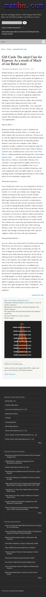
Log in (4, 27)
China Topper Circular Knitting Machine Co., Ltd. (21, 435)
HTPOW (7, 418)
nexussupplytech (10, 422)
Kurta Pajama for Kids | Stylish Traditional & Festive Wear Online (22, 496)
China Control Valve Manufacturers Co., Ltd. (19, 439)
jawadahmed (13, 69)
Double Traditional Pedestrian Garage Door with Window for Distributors (21, 502)
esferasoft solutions (11, 414)
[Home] (23, 6)
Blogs (9, 49)
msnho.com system (17, 591)
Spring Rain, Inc (10, 401)
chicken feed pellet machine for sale (17, 467)
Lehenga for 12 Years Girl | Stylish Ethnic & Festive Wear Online (22, 490)
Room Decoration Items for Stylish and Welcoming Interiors (21, 567)
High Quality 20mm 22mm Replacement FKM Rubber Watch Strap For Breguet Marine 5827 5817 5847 (22, 484)
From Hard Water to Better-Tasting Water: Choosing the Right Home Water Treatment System (23, 532)
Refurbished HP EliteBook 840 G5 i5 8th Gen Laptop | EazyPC (23, 472)
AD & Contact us (9, 374)
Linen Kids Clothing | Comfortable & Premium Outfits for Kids (22, 478)
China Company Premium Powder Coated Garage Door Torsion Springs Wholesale (22, 508)
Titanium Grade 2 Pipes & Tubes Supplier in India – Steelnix (22, 553)
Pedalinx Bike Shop (11, 405)
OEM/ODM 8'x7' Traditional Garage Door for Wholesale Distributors (19, 462)
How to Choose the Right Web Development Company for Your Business (23, 526)
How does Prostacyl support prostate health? (20, 558)
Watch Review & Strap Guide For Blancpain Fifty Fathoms (21, 538)
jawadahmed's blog (19, 49)
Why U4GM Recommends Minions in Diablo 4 (20, 547)
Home (3, 49)
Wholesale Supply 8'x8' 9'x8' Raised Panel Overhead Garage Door (22, 456)
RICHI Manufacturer (11, 426)
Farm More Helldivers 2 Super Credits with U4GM (21, 543)
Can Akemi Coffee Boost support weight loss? (20, 562)
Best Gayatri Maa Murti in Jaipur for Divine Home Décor (21, 573)
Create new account (14, 27)
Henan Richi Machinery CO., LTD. (16, 409)
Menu (3, 41)
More (40, 443)
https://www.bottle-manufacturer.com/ (16, 300)
